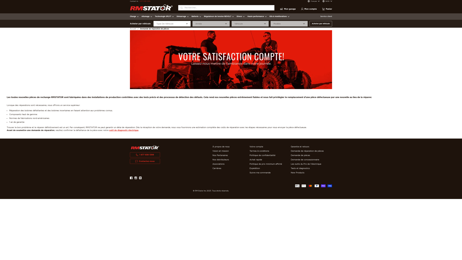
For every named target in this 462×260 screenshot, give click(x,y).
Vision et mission (220, 151)
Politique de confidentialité (262, 155)
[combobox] (226, 7)
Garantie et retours (300, 147)
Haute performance (255, 16)
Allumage (145, 16)
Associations (218, 164)
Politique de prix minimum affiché (266, 164)
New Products (297, 173)
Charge (133, 16)
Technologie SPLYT (163, 16)
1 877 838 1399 (144, 1)
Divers (239, 16)
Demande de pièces (300, 155)
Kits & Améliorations (278, 16)
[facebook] (131, 178)
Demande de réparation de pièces (307, 151)
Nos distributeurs (220, 160)
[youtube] (140, 178)
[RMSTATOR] (151, 7)
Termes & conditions (259, 151)
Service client (326, 16)
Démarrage (181, 16)
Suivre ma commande (260, 173)
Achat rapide (256, 160)
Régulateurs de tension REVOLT (217, 16)
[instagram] (136, 178)
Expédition (255, 168)
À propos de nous (221, 147)
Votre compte (256, 147)
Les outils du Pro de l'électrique (306, 164)
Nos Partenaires (220, 155)
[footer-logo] (145, 147)
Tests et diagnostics (300, 168)
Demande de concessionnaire (305, 160)
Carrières (216, 168)
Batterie (195, 16)
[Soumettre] (181, 7)
